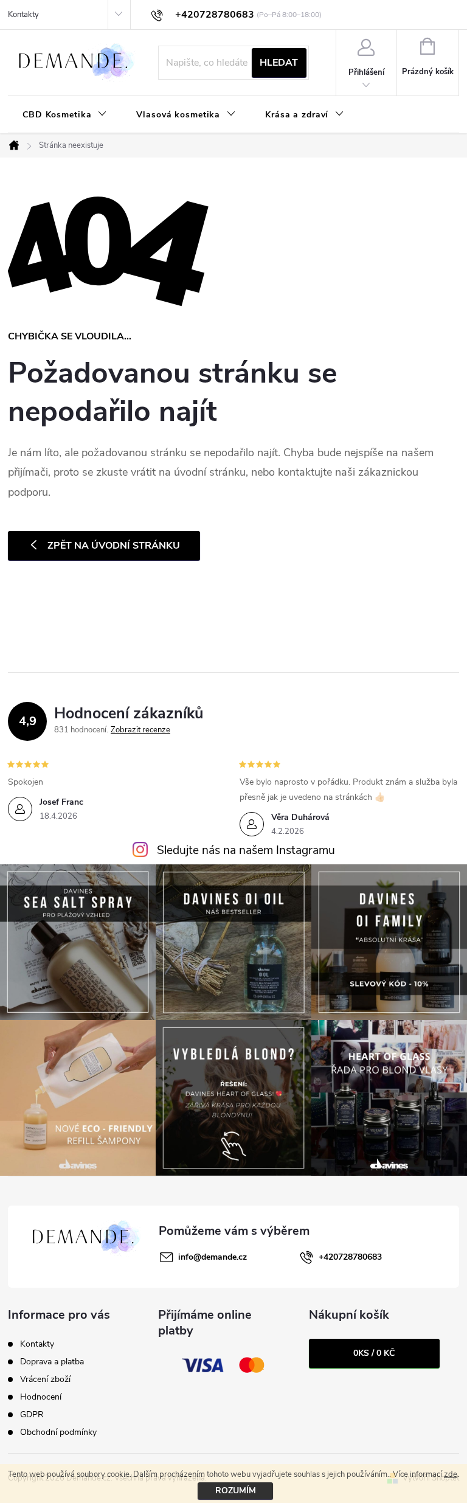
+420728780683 (350, 1257)
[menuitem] (65, 115)
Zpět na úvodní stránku (113, 545)
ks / (374, 1353)
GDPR (32, 1414)
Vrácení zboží (45, 1379)
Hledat (279, 62)
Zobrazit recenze (140, 729)
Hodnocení (40, 1397)
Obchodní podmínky (58, 1432)
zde (450, 1474)
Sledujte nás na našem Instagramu (246, 850)
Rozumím (235, 1490)
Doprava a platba (52, 1361)
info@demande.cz (212, 1257)
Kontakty (23, 14)
